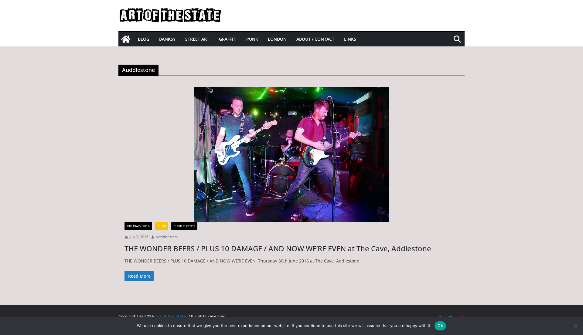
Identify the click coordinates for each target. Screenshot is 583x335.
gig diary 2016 (138, 226)
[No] (575, 326)
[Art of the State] (125, 39)
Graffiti (228, 39)
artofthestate (167, 236)
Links (350, 39)
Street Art (197, 39)
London (277, 39)
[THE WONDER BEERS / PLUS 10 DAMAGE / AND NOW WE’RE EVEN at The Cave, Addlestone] (291, 154)
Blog (143, 39)
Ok (440, 325)
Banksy (167, 39)
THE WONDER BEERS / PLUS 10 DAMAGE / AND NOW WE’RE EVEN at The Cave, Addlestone (277, 248)
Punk (252, 39)
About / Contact (315, 39)
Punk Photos (184, 226)
